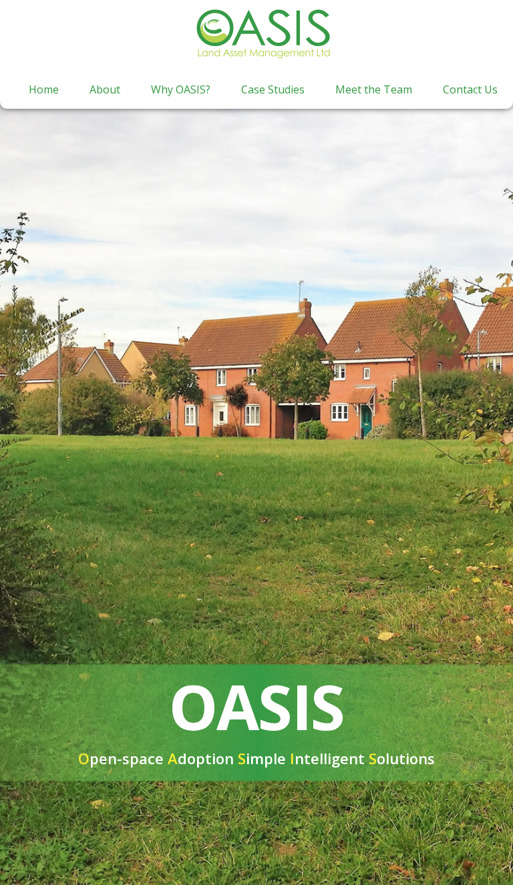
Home (44, 89)
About (105, 89)
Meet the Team (373, 89)
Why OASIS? (180, 89)
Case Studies (273, 89)
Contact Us (470, 89)
